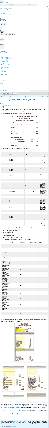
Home (6, 96)
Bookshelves (14, 96)
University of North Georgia (10, 106)
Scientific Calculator (6, 64)
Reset (2, 32)
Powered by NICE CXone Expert (18, 421)
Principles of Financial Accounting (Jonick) (38, 96)
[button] (4, 73)
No (18, 414)
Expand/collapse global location (47, 96)
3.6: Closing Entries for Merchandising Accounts (16, 404)
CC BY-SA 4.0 (12, 405)
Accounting (23, 96)
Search (3, 94)
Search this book (3, 20)
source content (16, 407)
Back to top (3, 410)
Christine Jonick (8, 105)
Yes (14, 414)
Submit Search (3, 24)
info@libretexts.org (14, 426)
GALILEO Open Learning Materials (24, 106)
